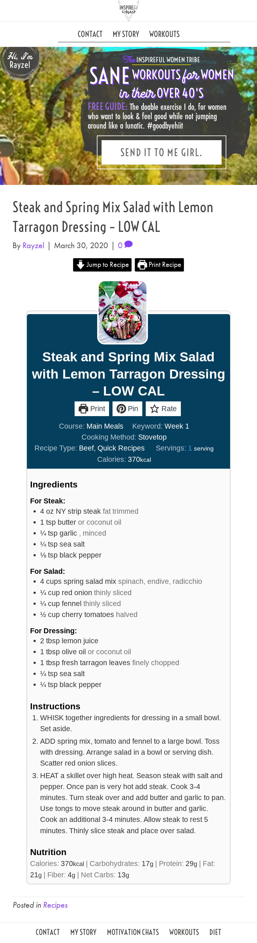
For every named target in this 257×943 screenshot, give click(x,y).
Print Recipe (164, 264)
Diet (215, 933)
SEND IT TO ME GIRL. (161, 152)
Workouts (164, 34)
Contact (90, 34)
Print (96, 409)
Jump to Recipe (107, 264)
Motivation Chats (133, 933)
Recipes (55, 905)
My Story (126, 34)
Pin (132, 409)
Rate (168, 409)
